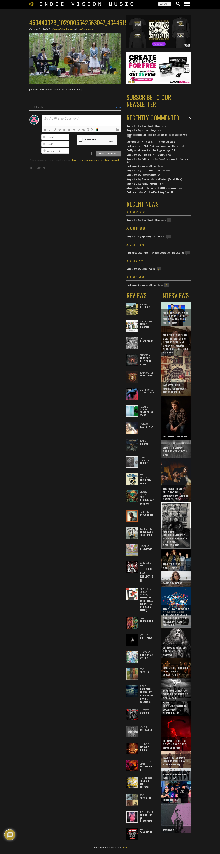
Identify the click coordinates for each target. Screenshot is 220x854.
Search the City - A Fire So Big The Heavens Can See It (150, 141)
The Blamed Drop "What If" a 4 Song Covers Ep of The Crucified (155, 146)
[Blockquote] (74, 130)
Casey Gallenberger (62, 29)
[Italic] (49, 130)
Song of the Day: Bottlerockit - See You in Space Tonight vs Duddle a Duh (157, 160)
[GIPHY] (98, 130)
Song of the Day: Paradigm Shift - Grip (144, 174)
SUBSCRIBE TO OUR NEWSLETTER (148, 101)
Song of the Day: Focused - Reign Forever (144, 130)
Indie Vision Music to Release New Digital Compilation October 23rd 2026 (156, 136)
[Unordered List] (69, 130)
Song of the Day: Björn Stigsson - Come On (145, 236)
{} (88, 129)
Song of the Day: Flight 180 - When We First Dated (149, 154)
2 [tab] (133, 82)
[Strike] (59, 130)
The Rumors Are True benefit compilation (144, 166)
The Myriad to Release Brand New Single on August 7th (150, 150)
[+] (93, 129)
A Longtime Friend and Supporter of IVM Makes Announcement (154, 188)
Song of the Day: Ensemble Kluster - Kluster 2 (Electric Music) (154, 179)
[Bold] (45, 130)
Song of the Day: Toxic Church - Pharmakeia (146, 126)
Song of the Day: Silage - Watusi (140, 269)
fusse (124, 847)
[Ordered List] (64, 130)
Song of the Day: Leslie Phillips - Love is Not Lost (148, 170)
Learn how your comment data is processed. (95, 160)
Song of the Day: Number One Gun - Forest (145, 183)
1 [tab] (129, 82)
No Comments (85, 29)
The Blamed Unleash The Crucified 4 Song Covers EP (149, 192)
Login (117, 107)
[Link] (83, 130)
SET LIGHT (164, 4)
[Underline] (54, 130)
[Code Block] (78, 130)
